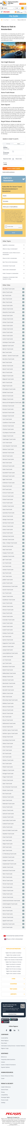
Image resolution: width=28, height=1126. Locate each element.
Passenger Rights (5, 1097)
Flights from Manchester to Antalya (13, 957)
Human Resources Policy (7, 1076)
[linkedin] (16, 1030)
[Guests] (13, 164)
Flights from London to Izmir (13, 955)
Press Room (4, 1043)
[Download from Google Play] (14, 1019)
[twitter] (19, 1030)
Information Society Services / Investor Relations (13, 1045)
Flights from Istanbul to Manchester (13, 959)
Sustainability (4, 1038)
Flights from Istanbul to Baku (13, 971)
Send (13, 232)
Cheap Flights (6, 20)
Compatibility (4, 1094)
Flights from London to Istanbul (13, 953)
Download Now (12, 1014)
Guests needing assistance (8, 172)
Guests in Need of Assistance (8, 1064)
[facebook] (8, 1030)
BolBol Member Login (20, 12)
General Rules (4, 1089)
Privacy (3, 1092)
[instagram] (12, 1030)
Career (2, 1078)
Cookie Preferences (6, 1087)
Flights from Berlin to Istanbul (13, 964)
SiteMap (3, 1102)
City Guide (13, 20)
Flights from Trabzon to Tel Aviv (13, 962)
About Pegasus (5, 1040)
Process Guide (4, 1100)
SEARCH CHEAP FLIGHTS (13, 168)
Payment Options (5, 1067)
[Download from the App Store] (5, 1019)
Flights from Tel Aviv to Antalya (13, 969)
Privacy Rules (19, 221)
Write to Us (4, 1057)
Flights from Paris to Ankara (13, 966)
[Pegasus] (6, 11)
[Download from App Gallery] (5, 1022)
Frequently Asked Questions (8, 1059)
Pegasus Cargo (4, 1048)
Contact (3, 1062)
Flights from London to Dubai (13, 973)
